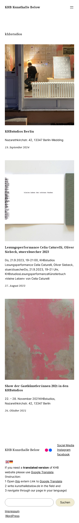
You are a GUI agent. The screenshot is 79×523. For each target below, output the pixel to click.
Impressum (12, 511)
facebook (63, 454)
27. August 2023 (15, 286)
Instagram (63, 449)
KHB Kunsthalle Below (22, 7)
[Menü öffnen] (71, 7)
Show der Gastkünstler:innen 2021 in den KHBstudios (36, 388)
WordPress (12, 516)
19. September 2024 (17, 147)
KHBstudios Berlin (19, 131)
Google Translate (42, 472)
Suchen (65, 502)
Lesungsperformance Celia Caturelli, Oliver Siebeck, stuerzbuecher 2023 (39, 249)
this (17, 481)
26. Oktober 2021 (15, 410)
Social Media (65, 445)
